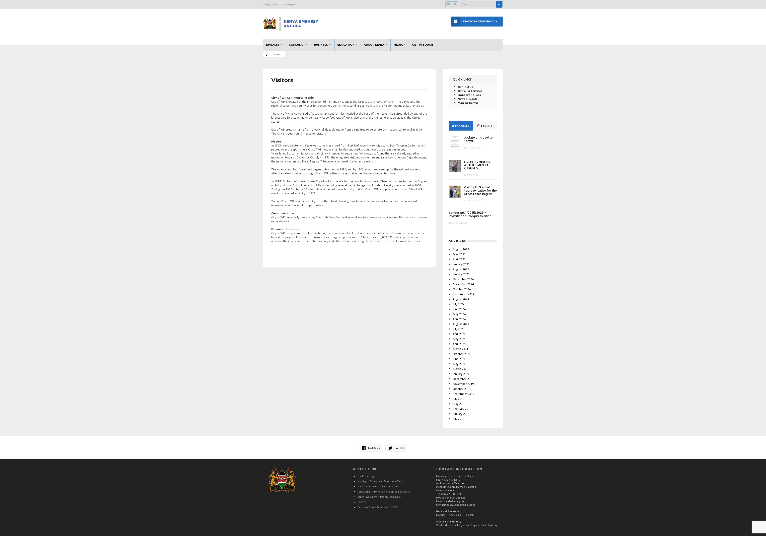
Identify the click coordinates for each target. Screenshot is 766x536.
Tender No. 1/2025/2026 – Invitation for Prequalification (470, 214)
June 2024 (459, 309)
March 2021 (460, 349)
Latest (486, 126)
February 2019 (462, 409)
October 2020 (462, 354)
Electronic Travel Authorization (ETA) (377, 507)
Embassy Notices (469, 95)
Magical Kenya (468, 103)
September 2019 (463, 394)
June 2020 (459, 359)
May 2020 (459, 364)
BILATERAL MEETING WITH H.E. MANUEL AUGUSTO (477, 165)
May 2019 (459, 404)
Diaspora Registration (480, 21)
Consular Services (470, 91)
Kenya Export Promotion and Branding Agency (383, 491)
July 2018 (458, 419)
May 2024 (459, 314)
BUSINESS (321, 44)
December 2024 (463, 279)
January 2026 (461, 264)
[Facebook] (448, 4)
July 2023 (458, 329)
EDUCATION (345, 44)
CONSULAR (297, 44)
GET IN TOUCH (422, 44)
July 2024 (458, 304)
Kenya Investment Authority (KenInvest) (379, 497)
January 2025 (461, 274)
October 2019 (462, 389)
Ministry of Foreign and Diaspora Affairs (380, 481)
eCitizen (361, 502)
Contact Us (465, 87)
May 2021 (459, 339)
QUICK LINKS (462, 79)
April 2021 (459, 344)
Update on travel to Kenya (478, 139)
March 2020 (460, 369)
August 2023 (461, 324)
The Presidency (366, 476)
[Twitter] (455, 4)
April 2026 (459, 259)
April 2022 (459, 334)
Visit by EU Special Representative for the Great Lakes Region (480, 190)
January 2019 (461, 414)
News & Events (467, 99)
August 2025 (461, 269)
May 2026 (459, 254)
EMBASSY (272, 44)
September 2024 (463, 294)
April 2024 (459, 319)
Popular (461, 126)
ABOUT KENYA (374, 44)
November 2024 (463, 284)
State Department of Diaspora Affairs (378, 486)
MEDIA (398, 44)
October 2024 (462, 289)
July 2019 (458, 399)
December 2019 (463, 379)
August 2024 (461, 299)
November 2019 (463, 384)
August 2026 (461, 249)
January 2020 (461, 374)
